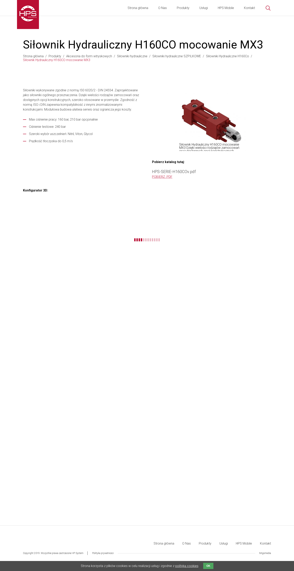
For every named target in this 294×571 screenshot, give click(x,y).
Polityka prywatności (103, 553)
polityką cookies (186, 566)
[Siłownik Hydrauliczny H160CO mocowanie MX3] (211, 121)
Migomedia (265, 553)
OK (208, 565)
